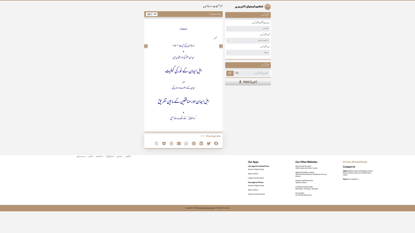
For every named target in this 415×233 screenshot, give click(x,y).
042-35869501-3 (353, 179)
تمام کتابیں (128, 156)
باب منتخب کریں (265, 47)
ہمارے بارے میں (81, 156)
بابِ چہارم (212, 14)
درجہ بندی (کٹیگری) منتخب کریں (261, 23)
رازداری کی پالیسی (110, 156)
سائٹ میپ (120, 156)
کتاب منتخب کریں (265, 35)
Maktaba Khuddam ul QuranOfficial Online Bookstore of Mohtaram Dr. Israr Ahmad (311, 174)
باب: (218, 14)
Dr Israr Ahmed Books (355, 162)
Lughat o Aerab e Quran (256, 178)
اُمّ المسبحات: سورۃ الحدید (213, 6)
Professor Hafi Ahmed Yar (256, 194)
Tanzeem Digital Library (256, 169)
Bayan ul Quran (253, 174)
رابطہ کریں (91, 156)
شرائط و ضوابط (99, 156)
